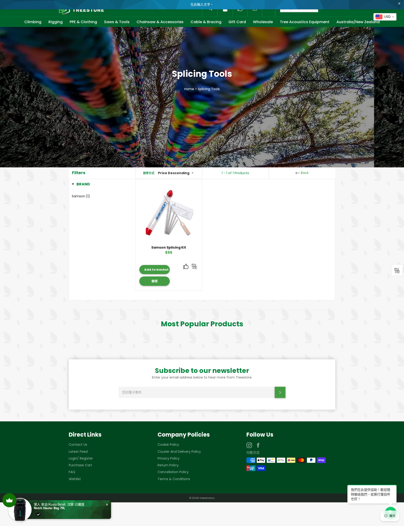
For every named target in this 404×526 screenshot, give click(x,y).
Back (304, 172)
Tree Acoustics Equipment (304, 22)
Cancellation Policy (173, 472)
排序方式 (148, 173)
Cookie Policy (168, 444)
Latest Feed (78, 451)
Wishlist (75, 479)
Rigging (55, 22)
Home (189, 88)
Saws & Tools (117, 22)
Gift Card (237, 22)
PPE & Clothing (83, 22)
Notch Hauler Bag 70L (49, 508)
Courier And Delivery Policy (179, 451)
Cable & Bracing (206, 22)
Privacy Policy (169, 458)
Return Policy (168, 465)
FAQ (72, 472)
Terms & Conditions (174, 479)
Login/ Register (81, 458)
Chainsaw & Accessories (160, 22)
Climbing (32, 22)
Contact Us (78, 444)
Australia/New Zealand (358, 22)
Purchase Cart (80, 465)
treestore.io (207, 498)
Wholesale (263, 22)
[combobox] (385, 17)
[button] (81, 184)
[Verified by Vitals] (38, 514)
